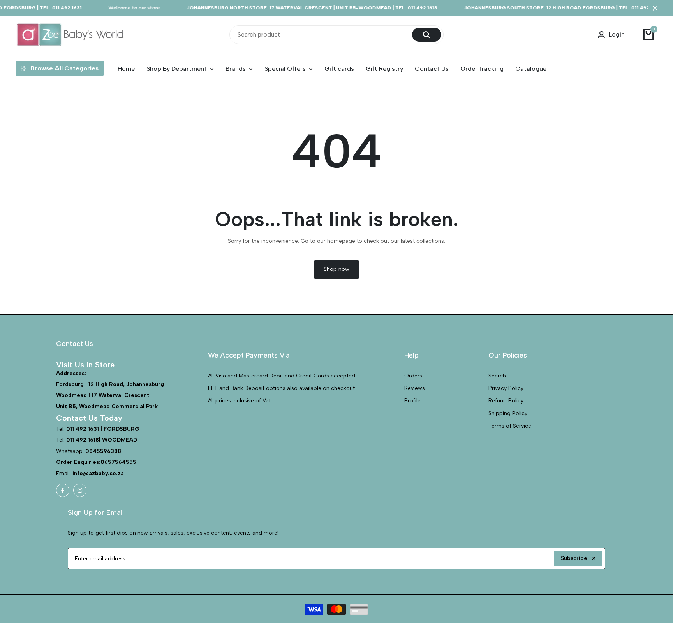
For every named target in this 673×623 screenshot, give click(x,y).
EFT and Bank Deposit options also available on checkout (281, 388)
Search (497, 375)
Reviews (414, 388)
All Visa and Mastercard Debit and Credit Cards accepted (281, 375)
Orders (413, 375)
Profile (412, 400)
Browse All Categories (64, 68)
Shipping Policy (507, 413)
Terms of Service (509, 426)
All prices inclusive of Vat (239, 400)
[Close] (653, 8)
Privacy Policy (505, 388)
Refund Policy (505, 400)
